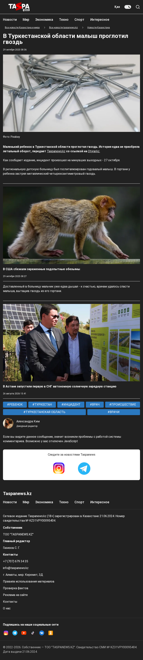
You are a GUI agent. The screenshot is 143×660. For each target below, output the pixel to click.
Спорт (79, 19)
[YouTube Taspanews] (24, 633)
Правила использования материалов (28, 581)
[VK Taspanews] (42, 633)
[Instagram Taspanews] (59, 468)
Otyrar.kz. (94, 151)
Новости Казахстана (98, 27)
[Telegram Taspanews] (84, 468)
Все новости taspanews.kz (63, 27)
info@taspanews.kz (15, 568)
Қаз (117, 7)
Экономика (44, 19)
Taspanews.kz (56, 151)
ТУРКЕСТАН (43, 404)
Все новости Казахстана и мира (22, 27)
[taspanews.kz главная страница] (19, 7)
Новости (10, 19)
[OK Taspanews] (51, 633)
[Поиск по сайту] (138, 7)
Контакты (10, 601)
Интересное (99, 19)
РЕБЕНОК (15, 404)
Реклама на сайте (15, 595)
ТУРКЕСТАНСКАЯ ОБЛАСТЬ (45, 412)
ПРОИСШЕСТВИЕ (123, 404)
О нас (7, 608)
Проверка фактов (15, 588)
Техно (64, 19)
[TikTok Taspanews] (33, 633)
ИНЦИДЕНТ (71, 404)
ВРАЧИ (114, 412)
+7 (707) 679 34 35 (15, 561)
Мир (26, 19)
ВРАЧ (95, 404)
